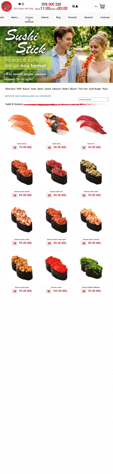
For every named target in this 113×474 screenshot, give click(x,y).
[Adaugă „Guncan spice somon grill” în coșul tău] (49, 243)
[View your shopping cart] (102, 6)
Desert (65, 88)
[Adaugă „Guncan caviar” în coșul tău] (49, 291)
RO (96, 6)
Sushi (33, 88)
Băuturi (73, 88)
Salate (48, 88)
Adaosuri (56, 88)
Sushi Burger (95, 88)
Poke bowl (10, 88)
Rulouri (26, 88)
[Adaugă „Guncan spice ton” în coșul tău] (49, 195)
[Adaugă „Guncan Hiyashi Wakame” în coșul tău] (84, 291)
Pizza (105, 88)
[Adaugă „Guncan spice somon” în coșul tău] (15, 195)
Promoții (72, 17)
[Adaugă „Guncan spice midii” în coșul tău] (84, 195)
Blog (58, 17)
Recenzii (88, 17)
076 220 (51, 4)
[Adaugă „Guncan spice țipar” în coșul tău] (15, 291)
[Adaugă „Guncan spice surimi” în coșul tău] (15, 243)
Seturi (40, 88)
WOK (19, 88)
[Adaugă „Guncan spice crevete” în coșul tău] (84, 243)
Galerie (45, 17)
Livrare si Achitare (29, 19)
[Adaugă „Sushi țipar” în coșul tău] (49, 147)
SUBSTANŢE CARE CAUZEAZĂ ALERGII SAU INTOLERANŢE (28, 96)
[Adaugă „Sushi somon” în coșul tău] (15, 147)
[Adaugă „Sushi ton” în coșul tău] (84, 147)
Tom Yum (83, 88)
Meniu (14, 17)
